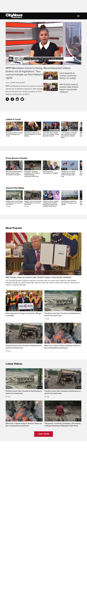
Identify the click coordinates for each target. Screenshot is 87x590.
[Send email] (22, 99)
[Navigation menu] (78, 15)
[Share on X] (7, 99)
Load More (43, 434)
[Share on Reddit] (17, 99)
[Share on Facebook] (12, 99)
